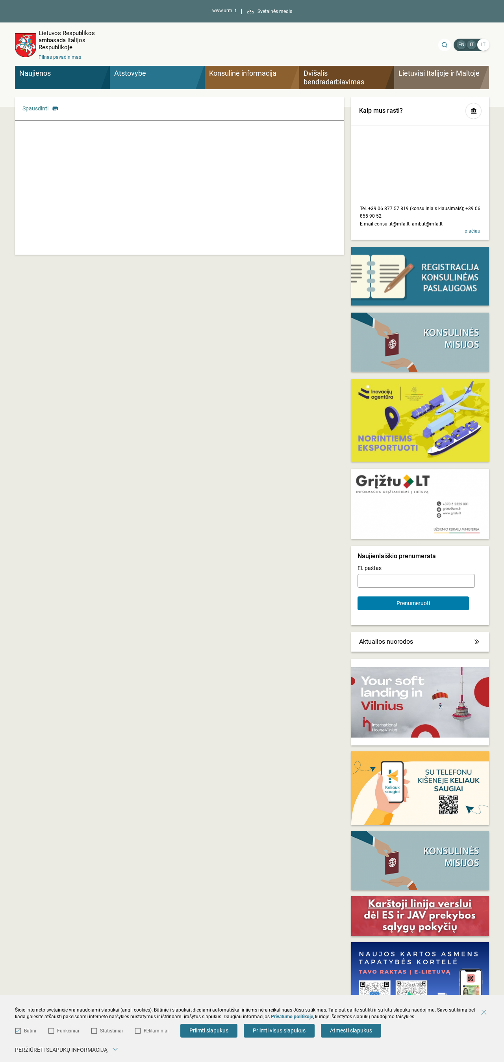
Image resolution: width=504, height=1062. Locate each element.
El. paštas (370, 568)
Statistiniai (111, 1031)
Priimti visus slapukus (279, 1030)
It (472, 44)
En (461, 44)
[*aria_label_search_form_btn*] (444, 45)
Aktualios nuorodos (386, 641)
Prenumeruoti (413, 603)
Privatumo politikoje (292, 1016)
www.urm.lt (224, 10)
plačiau (472, 231)
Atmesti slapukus (351, 1030)
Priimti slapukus (208, 1030)
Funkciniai (68, 1031)
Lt (483, 44)
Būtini (30, 1031)
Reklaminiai (156, 1031)
